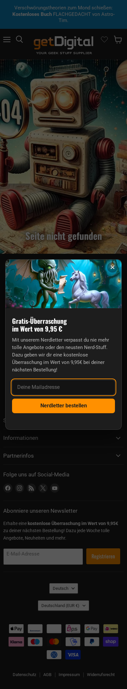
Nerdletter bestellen (63, 406)
